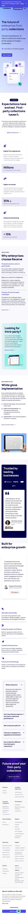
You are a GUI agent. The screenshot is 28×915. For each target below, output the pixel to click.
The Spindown (6, 850)
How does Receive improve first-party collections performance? (13, 716)
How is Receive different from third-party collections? (12, 744)
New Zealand (18, 831)
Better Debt (5, 852)
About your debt (19, 850)
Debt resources (19, 861)
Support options (19, 858)
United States (19, 822)
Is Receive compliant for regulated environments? (12, 734)
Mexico (17, 827)
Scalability (17, 805)
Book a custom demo (8, 424)
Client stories (6, 857)
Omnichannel (18, 792)
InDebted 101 (6, 854)
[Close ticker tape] (26, 3)
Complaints (5, 871)
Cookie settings (14, 907)
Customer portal (19, 797)
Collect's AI (18, 811)
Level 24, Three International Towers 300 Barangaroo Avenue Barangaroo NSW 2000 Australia (19, 877)
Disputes (5, 869)
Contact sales (18, 8)
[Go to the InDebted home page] (7, 8)
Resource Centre (7, 845)
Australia (17, 829)
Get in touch (7, 55)
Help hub (17, 845)
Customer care (19, 794)
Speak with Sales (14, 777)
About (4, 822)
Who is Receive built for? (12, 726)
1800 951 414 (18, 868)
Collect (4, 790)
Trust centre (5, 814)
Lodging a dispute (20, 848)
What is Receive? (12, 685)
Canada (17, 824)
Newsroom (5, 824)
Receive (4, 793)
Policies (4, 873)
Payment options (19, 856)
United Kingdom (19, 833)
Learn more (5, 310)
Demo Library (6, 848)
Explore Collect (9, 350)
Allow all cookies (14, 911)
